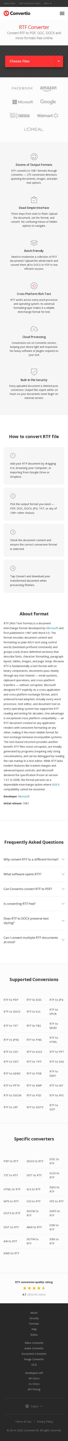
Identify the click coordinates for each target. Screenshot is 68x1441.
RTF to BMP (34, 1085)
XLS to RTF (34, 1189)
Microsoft (52, 628)
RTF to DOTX (35, 1107)
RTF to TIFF (34, 1061)
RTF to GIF (56, 1085)
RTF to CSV (11, 1051)
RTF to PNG (34, 1039)
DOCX (55, 784)
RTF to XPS (57, 1095)
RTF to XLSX (34, 1051)
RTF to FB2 (34, 1025)
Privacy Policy (45, 1421)
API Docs (34, 1378)
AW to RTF (10, 1241)
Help (34, 1329)
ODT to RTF (34, 1175)
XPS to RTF (57, 1201)
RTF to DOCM (12, 1095)
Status (34, 1334)
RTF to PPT (57, 1051)
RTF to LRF (11, 1107)
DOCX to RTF (35, 1161)
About (34, 1312)
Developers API (34, 1373)
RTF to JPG (56, 999)
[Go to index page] (17, 12)
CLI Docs (34, 1384)
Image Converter (34, 1359)
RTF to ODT (11, 1061)
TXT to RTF (11, 1175)
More (46, 3)
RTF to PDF (11, 999)
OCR (34, 1364)
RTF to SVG (57, 1061)
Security (34, 1318)
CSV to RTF (34, 1201)
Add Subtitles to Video (29, 3)
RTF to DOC (34, 999)
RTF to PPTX (12, 1085)
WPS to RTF (11, 1201)
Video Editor (9, 3)
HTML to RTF (12, 1189)
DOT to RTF (11, 1227)
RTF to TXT (11, 1025)
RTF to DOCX (12, 1011)
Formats (34, 1323)
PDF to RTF (11, 1161)
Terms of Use (23, 1421)
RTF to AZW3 (12, 1073)
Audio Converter (34, 1348)
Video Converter (34, 1343)
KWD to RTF (11, 1253)
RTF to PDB (34, 1073)
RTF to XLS (34, 1011)
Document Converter (34, 1353)
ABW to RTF (34, 1227)
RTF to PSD (34, 1095)
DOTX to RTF (12, 1213)
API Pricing (34, 1389)
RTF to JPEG (11, 1039)
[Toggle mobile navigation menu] (62, 13)
